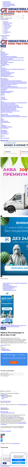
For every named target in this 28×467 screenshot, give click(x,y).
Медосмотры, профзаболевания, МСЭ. (9, 86)
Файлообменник (4, 131)
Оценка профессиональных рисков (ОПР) (10, 106)
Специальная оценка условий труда (8, 109)
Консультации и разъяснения (7, 62)
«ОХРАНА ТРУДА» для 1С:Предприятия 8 (10, 115)
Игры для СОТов (4, 140)
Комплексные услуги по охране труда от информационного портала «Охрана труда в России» (14, 103)
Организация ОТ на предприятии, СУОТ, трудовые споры (13, 81)
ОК (4, 463)
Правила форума (4, 121)
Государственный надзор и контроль (9, 56)
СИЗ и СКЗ (3, 90)
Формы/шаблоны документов (7, 76)
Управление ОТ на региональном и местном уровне (12, 57)
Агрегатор (6, 28)
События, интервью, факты (7, 58)
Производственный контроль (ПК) (8, 108)
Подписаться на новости (8, 3)
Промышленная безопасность (7, 91)
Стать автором (6, 6)
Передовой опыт (4, 61)
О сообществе (4, 125)
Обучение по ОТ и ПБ (5, 85)
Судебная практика (5, 64)
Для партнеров (4, 99)
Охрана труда (4, 55)
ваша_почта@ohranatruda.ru (9, 5)
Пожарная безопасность (6, 92)
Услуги (6, 29)
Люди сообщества (4, 127)
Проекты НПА (4, 63)
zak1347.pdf (3, 345)
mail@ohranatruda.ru (23, 404)
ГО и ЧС (2, 93)
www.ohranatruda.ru (15, 443)
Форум (5, 30)
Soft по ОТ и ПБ (8, 25)
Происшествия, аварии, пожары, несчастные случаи (12, 60)
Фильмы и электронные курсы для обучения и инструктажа (14, 116)
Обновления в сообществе (6, 126)
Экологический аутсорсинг (7, 112)
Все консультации (4, 79)
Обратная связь (6, 1)
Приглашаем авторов (5, 122)
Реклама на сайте (7, 2)
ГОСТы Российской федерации (7, 72)
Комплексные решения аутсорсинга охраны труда (12, 107)
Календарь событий (7, 22)
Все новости (3, 53)
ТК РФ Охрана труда (5, 75)
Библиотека (7, 24)
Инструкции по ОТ (5, 71)
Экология (3, 94)
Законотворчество (5, 54)
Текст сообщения (5, 375)
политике (9, 461)
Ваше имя (3, 373)
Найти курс (14, 362)
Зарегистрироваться (5, 465)
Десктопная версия (5, 409)
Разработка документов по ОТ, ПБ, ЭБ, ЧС (10, 110)
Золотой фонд (7, 31)
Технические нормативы (6, 73)
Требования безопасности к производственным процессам (14, 83)
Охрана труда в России (6, 401)
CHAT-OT (3, 135)
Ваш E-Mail (3, 374)
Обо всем (3, 65)
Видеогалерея (4, 132)
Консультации (7, 26)
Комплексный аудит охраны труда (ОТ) (9, 105)
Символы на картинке (6, 391)
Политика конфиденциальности (8, 412)
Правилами (10, 417)
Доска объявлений (5, 133)
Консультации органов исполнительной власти (11, 80)
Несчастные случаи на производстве (9, 84)
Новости (6, 21)
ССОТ (5, 33)
